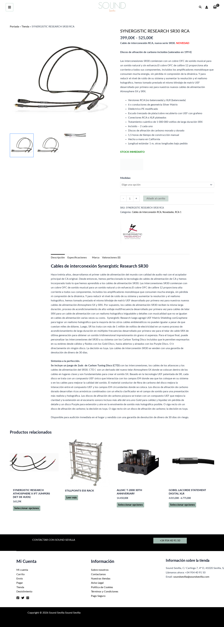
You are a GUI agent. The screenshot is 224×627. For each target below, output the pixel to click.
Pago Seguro (98, 596)
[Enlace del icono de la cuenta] (206, 7)
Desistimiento (24, 591)
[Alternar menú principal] (9, 7)
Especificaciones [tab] (77, 257)
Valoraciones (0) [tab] (111, 257)
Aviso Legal (97, 583)
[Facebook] (17, 597)
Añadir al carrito (155, 198)
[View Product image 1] (22, 145)
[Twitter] (22, 597)
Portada (14, 26)
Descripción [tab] (58, 257)
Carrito (20, 574)
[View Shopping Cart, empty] (214, 7)
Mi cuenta (22, 570)
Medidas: (125, 178)
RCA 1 (178, 212)
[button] (200, 7)
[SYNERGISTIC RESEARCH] (132, 231)
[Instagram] (27, 597)
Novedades (168, 212)
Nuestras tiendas (100, 578)
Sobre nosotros (100, 570)
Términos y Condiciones (104, 591)
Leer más (71, 497)
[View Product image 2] (48, 145)
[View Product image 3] (74, 136)
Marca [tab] (95, 257)
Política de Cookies (102, 587)
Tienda (25, 26)
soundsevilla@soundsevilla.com (191, 576)
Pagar (19, 583)
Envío (19, 578)
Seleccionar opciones (26, 508)
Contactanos (98, 574)
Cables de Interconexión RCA (146, 212)
